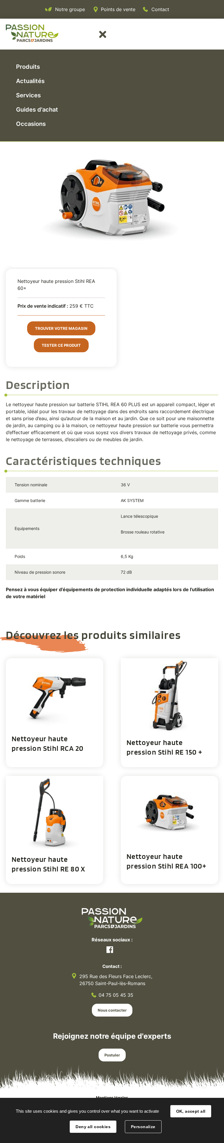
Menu (102, 34)
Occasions (31, 123)
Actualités (30, 81)
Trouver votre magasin (61, 328)
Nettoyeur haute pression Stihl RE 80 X (48, 864)
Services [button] (28, 95)
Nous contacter (112, 1010)
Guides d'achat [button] (37, 109)
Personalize (143, 1126)
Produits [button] (28, 66)
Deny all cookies (93, 1126)
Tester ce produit (61, 345)
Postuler (112, 1055)
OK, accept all (191, 1111)
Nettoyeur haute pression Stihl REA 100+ (166, 861)
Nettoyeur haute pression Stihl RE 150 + (164, 747)
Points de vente (118, 9)
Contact (160, 9)
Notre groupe (70, 9)
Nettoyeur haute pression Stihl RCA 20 (47, 743)
